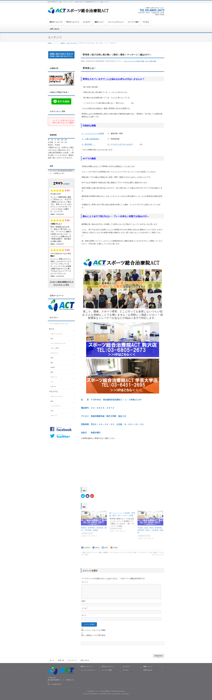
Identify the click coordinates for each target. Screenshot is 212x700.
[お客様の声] (61, 85)
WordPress (95, 694)
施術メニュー (147, 666)
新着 (52, 357)
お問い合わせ (84, 660)
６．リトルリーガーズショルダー (120, 144)
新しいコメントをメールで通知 (93, 630)
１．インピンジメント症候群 (93, 133)
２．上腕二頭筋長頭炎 (91, 139)
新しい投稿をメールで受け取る (93, 635)
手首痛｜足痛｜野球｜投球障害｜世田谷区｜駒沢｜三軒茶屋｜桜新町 (150, 530)
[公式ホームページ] (61, 310)
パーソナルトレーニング (58, 324)
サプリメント (55, 353)
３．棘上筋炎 (88, 144)
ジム (52, 381)
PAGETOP (158, 656)
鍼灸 (155, 61)
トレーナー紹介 (107, 670)
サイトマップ (72, 660)
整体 (142, 61)
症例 (52, 411)
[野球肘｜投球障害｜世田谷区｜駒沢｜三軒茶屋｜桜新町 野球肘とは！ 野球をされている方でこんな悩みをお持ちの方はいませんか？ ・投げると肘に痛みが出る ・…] (94, 518)
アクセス (125, 670)
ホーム (52, 660)
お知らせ (53, 386)
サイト (84, 615)
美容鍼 (53, 367)
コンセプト (126, 666)
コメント (84, 582)
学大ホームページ (107, 666)
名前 (83, 601)
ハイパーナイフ (55, 406)
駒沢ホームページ (87, 666)
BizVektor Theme (106, 694)
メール (84, 608)
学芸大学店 (53, 391)
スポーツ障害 (149, 61)
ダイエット (54, 377)
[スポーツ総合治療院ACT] (79, 12)
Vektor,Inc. (117, 694)
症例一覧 (61, 660)
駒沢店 (139, 61)
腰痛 (52, 372)
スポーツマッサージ (130, 61)
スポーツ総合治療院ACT (103, 691)
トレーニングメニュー (88, 670)
